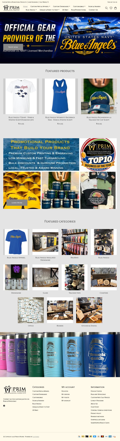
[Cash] (98, 437)
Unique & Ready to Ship (40, 407)
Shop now (13, 47)
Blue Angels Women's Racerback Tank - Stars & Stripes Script (60, 118)
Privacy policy (96, 413)
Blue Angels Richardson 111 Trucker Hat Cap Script (99, 118)
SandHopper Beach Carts (100, 423)
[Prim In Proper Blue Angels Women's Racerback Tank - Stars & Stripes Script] (60, 96)
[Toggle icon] (106, 8)
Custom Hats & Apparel (40, 391)
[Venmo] (94, 437)
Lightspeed (36, 436)
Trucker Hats (75, 293)
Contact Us (93, 10)
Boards (60, 325)
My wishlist (66, 401)
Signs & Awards (94, 6)
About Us (94, 404)
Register (65, 391)
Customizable (37, 397)
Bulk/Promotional (78, 10)
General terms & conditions (101, 410)
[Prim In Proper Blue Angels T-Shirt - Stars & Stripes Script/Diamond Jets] (21, 96)
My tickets (65, 397)
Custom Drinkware (39, 394)
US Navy (65, 10)
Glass (45, 293)
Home (25, 6)
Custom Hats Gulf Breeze (100, 397)
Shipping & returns (98, 420)
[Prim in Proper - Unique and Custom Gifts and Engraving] (11, 8)
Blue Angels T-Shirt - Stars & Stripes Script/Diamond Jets (21, 118)
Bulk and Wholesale (98, 394)
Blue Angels (103, 257)
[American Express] (110, 437)
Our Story (95, 407)
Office (31, 325)
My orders (66, 394)
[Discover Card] (114, 437)
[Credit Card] (79, 437)
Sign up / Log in (112, 2)
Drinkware (16, 293)
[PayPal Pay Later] (90, 437)
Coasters (104, 293)
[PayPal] (83, 437)
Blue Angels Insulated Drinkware (45, 258)
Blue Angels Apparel (16, 257)
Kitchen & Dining (89, 325)
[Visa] (106, 437)
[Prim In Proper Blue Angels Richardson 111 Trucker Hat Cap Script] (99, 96)
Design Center (96, 391)
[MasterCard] (102, 437)
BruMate (75, 257)
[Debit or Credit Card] (86, 437)
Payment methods (97, 416)
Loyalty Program (97, 401)
